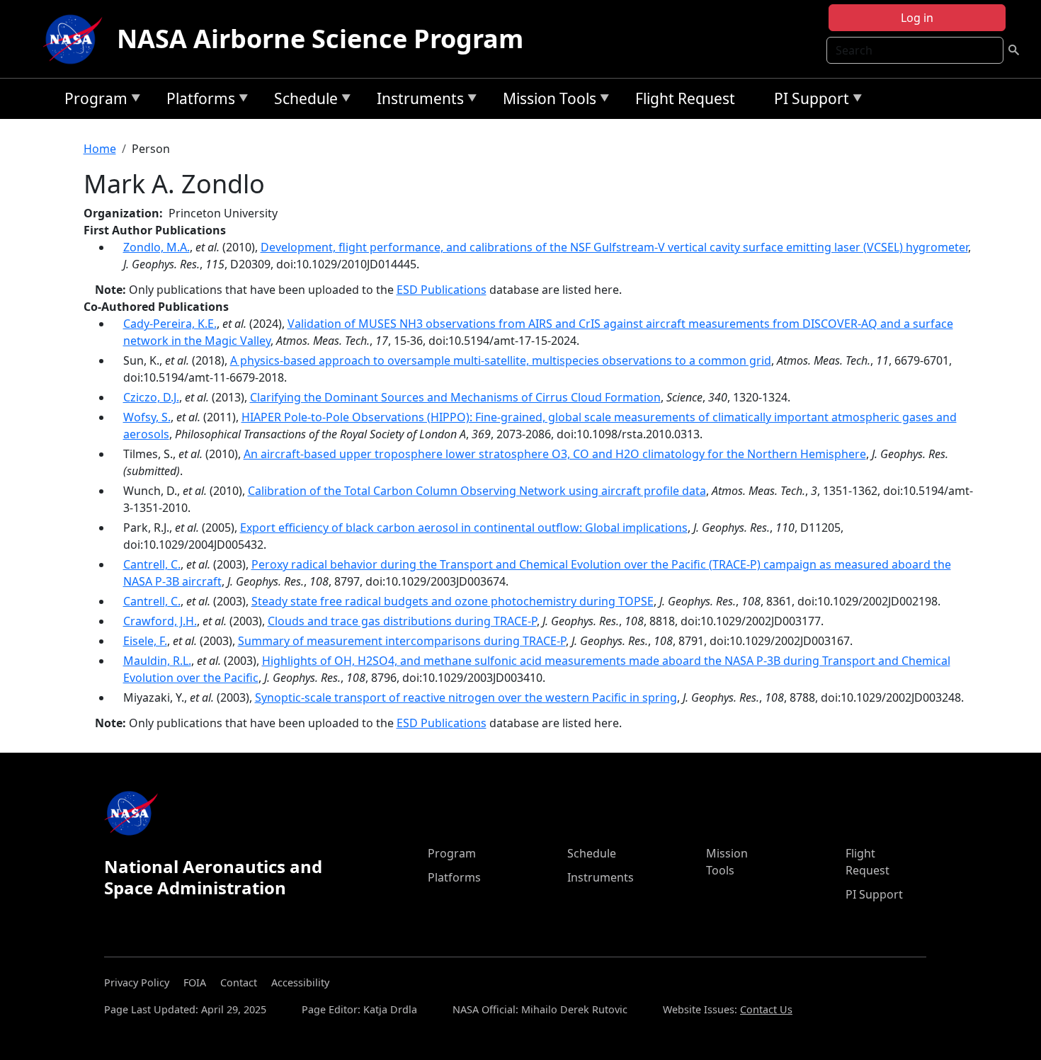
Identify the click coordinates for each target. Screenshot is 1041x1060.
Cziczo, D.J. (151, 397)
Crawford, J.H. (160, 621)
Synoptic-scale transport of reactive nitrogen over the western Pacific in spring (466, 697)
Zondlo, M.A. (156, 247)
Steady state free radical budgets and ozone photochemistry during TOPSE (452, 601)
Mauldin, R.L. (157, 660)
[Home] (76, 39)
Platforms (197, 101)
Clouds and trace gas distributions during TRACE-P (402, 621)
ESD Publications (442, 289)
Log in (917, 17)
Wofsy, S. (147, 417)
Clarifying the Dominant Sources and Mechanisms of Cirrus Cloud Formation (455, 397)
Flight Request (685, 98)
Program (92, 101)
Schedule (302, 101)
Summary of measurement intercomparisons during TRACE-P (402, 641)
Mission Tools (546, 101)
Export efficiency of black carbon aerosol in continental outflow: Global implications (464, 527)
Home (100, 148)
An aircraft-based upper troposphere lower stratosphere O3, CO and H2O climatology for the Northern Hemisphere (555, 454)
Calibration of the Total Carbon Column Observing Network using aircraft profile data (477, 490)
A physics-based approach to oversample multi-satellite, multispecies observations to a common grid (500, 360)
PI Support (808, 101)
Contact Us (766, 1009)
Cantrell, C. (152, 564)
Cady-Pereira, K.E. (170, 323)
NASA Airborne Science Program (320, 38)
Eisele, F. (145, 641)
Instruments (417, 101)
